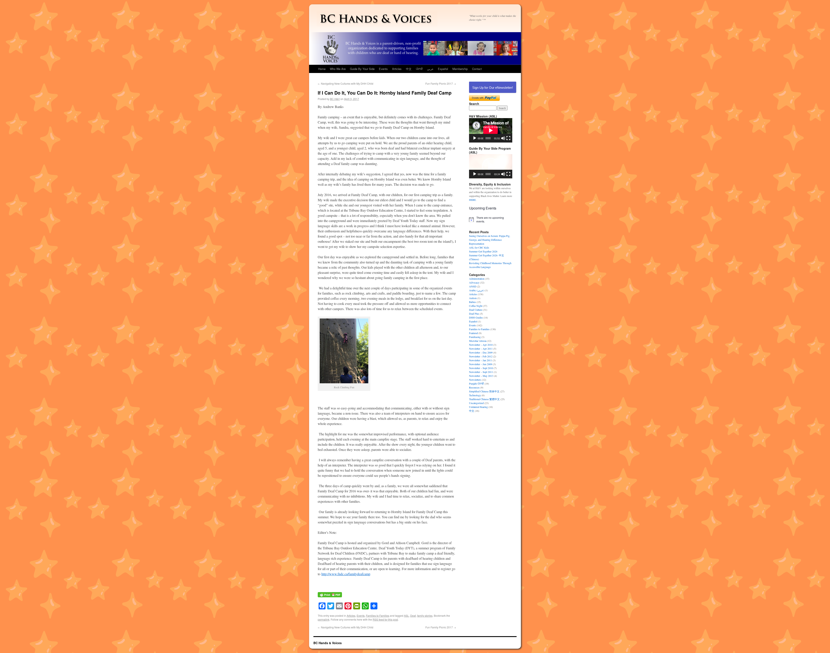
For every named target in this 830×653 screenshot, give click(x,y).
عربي (430, 69)
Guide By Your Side (362, 69)
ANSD (472, 286)
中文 (409, 69)
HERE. (472, 199)
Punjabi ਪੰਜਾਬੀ (476, 383)
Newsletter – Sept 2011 (481, 372)
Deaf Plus (474, 313)
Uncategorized (476, 403)
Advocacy (474, 282)
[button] (490, 166)
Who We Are (338, 69)
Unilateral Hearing (478, 407)
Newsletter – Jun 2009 (480, 364)
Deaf (413, 615)
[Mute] (503, 138)
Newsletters (475, 379)
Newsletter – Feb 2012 (480, 356)
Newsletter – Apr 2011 (481, 348)
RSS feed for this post (385, 619)
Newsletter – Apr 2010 (481, 344)
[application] (490, 130)
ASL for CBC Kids (479, 247)
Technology (475, 395)
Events (383, 69)
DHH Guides (476, 317)
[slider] (488, 174)
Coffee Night (475, 305)
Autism (473, 298)
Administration (476, 278)
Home (322, 69)
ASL (406, 615)
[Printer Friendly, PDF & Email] (330, 596)
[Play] (474, 138)
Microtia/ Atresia (477, 340)
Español (443, 69)
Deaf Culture (475, 309)
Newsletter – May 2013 (481, 375)
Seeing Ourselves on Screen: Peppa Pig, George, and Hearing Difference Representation (489, 239)
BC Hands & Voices (327, 643)
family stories (425, 615)
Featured (473, 333)
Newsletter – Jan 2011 (480, 360)
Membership (460, 69)
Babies (472, 302)
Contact (477, 69)
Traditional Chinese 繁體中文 (484, 399)
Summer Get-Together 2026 (483, 251)
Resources (474, 387)
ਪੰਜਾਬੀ (419, 69)
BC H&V (335, 99)
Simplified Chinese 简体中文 (484, 391)
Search (474, 104)
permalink (323, 619)
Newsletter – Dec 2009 (481, 352)
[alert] (490, 219)
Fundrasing (475, 337)
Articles (397, 69)
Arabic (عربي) (476, 290)
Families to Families (377, 615)
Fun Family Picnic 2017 (440, 83)
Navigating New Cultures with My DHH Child (345, 83)
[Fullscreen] (508, 138)
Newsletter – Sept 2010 (481, 368)
